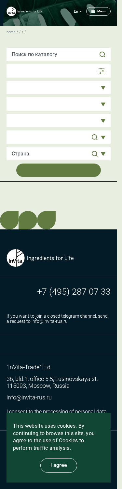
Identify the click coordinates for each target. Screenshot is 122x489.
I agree (58, 465)
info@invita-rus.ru (29, 397)
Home (11, 32)
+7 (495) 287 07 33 (74, 292)
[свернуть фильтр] (59, 71)
